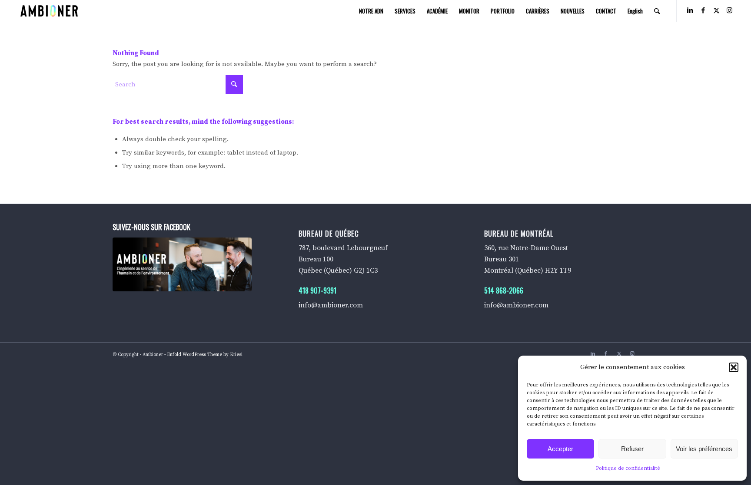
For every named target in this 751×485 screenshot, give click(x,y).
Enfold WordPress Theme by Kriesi (205, 355)
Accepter (560, 448)
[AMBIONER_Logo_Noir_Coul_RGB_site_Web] (49, 11)
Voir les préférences (704, 448)
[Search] (656, 11)
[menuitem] (371, 11)
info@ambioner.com (331, 305)
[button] (733, 367)
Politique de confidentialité (628, 468)
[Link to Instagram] (729, 10)
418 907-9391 (317, 290)
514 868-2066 (503, 290)
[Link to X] (716, 10)
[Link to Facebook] (703, 10)
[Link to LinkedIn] (690, 10)
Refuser (632, 448)
